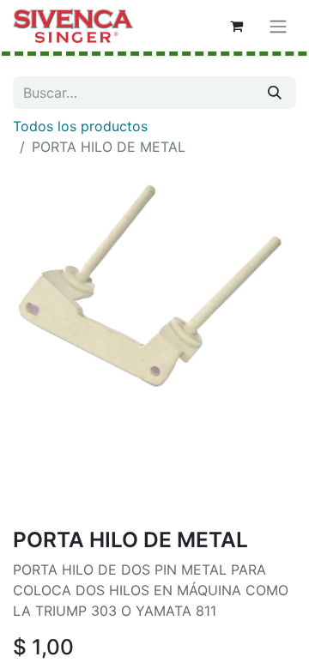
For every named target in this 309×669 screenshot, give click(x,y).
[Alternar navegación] (278, 26)
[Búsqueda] (274, 92)
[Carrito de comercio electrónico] (236, 26)
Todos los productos (80, 126)
